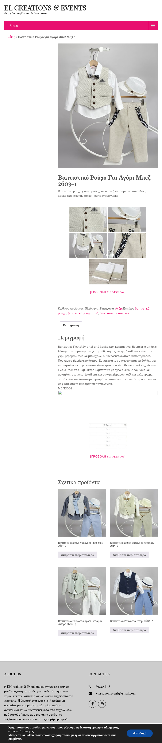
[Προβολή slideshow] (108, 292)
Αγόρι (119, 308)
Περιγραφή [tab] (71, 325)
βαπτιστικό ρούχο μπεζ (83, 313)
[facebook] (92, 704)
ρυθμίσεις (14, 739)
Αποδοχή (139, 733)
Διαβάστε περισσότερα (77, 555)
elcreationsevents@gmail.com (115, 693)
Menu (13, 25)
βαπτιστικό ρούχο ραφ (114, 313)
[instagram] (102, 704)
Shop (11, 37)
